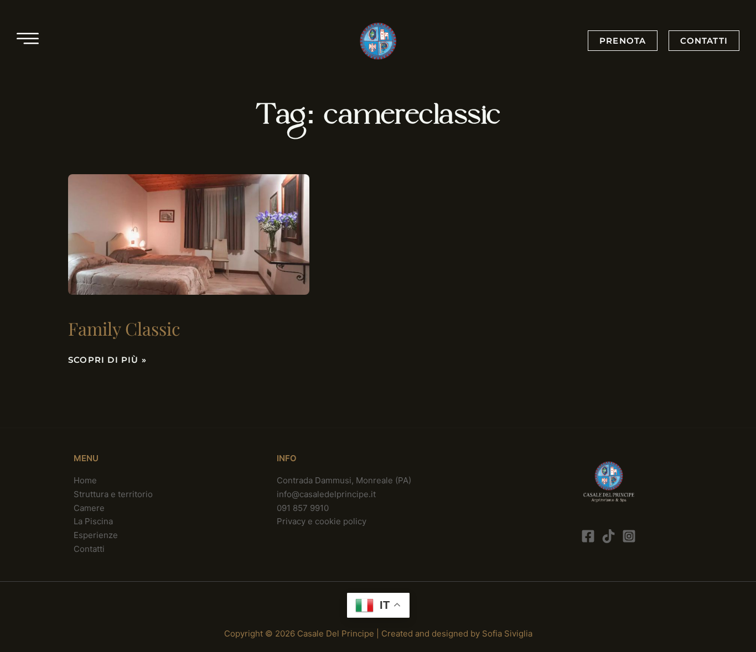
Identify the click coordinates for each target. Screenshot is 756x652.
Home (85, 480)
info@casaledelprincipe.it (326, 494)
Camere (89, 508)
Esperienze (96, 535)
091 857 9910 (303, 508)
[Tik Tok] (608, 536)
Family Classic (124, 328)
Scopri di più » (107, 359)
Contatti (89, 549)
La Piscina (93, 521)
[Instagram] (629, 536)
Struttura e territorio (113, 494)
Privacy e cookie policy (321, 521)
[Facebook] (588, 536)
